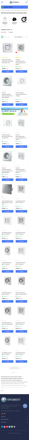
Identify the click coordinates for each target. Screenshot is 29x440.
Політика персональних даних (7, 410)
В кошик (8, 71)
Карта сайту (17, 410)
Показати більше (14, 367)
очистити (11, 32)
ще (2, 390)
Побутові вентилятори (15, 10)
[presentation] (2, 26)
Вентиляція (7, 10)
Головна (2, 10)
